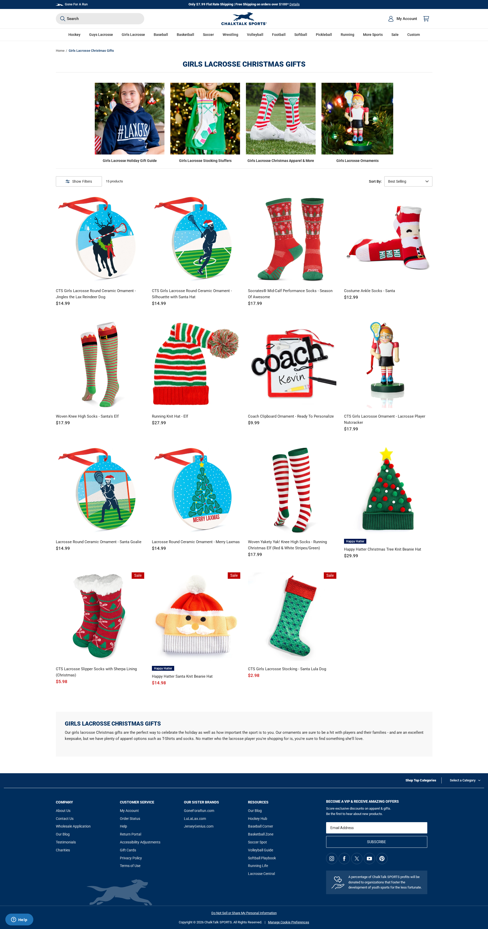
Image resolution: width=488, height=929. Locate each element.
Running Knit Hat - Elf (170, 416)
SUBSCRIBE (376, 842)
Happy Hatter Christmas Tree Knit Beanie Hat (382, 549)
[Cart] (426, 19)
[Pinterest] (382, 858)
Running (347, 35)
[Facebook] (344, 858)
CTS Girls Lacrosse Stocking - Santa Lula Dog (287, 669)
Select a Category (462, 780)
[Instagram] (331, 858)
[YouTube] (369, 858)
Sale (395, 35)
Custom (413, 35)
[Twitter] (356, 858)
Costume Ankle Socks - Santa (369, 290)
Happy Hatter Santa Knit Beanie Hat (182, 676)
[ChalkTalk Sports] (244, 18)
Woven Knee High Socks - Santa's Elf (87, 416)
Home (60, 51)
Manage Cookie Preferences (288, 922)
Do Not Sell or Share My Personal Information (244, 913)
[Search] (63, 18)
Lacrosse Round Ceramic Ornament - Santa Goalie (98, 542)
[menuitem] (402, 18)
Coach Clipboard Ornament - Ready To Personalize (291, 416)
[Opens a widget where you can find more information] (19, 920)
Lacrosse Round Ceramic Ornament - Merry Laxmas (196, 542)
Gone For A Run (76, 4)
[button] (74, 35)
